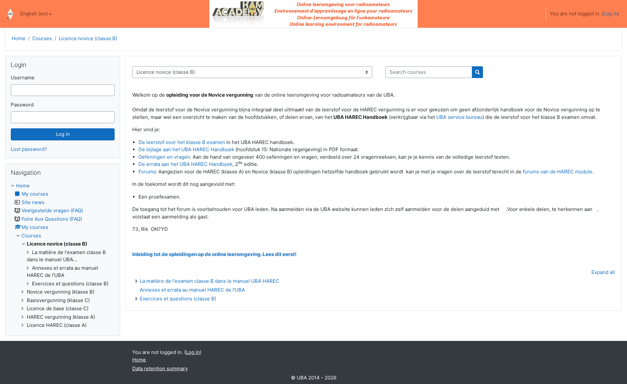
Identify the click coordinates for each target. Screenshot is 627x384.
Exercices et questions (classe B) (178, 299)
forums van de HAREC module (557, 171)
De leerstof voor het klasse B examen (181, 142)
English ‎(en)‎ (34, 13)
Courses (42, 38)
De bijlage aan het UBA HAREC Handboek (186, 149)
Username (23, 77)
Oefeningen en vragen (164, 157)
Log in (610, 13)
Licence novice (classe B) (88, 38)
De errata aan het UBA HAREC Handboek (185, 164)
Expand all (603, 272)
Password (22, 105)
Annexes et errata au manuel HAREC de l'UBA (192, 290)
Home (18, 38)
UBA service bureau (459, 117)
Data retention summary (160, 368)
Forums (147, 171)
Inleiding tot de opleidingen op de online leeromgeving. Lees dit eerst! (214, 254)
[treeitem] (63, 255)
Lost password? (29, 149)
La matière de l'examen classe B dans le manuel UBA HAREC (209, 281)
